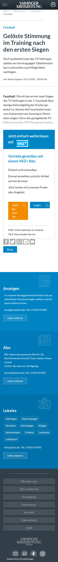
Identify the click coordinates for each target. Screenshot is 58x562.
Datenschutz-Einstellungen (20, 558)
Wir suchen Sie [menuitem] (29, 489)
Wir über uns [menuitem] (29, 481)
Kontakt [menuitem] (29, 512)
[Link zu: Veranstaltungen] (15, 553)
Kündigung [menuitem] (29, 497)
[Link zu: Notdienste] (24, 553)
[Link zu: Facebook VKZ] (33, 553)
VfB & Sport (19, 11)
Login (53, 4)
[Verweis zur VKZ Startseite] (29, 5)
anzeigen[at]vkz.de (14, 309)
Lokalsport (35, 11)
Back (10, 249)
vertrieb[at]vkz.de (14, 372)
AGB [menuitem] (29, 528)
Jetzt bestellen (15, 210)
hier (34, 234)
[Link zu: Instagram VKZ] (42, 553)
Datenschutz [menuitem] (29, 520)
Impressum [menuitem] (29, 504)
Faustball (7, 14)
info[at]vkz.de (11, 447)
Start (5, 11)
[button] (6, 242)
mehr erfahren (15, 318)
